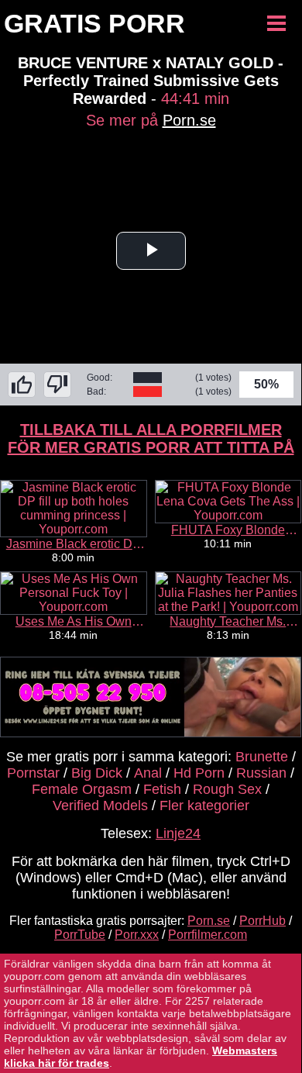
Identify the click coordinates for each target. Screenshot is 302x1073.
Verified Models (100, 805)
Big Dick (96, 773)
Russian (261, 773)
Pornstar (33, 773)
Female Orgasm (82, 789)
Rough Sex (227, 789)
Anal (148, 773)
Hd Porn (199, 773)
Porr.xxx (137, 934)
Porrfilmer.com (207, 934)
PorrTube (79, 934)
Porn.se (189, 120)
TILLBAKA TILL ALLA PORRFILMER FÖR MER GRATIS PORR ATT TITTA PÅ (151, 438)
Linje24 (178, 833)
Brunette (261, 756)
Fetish (162, 789)
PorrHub (262, 920)
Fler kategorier (204, 805)
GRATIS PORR (94, 23)
